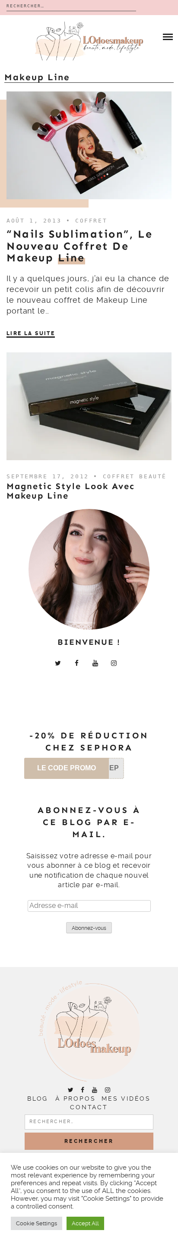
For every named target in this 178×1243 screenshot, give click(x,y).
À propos (75, 1098)
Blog (37, 1098)
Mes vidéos (126, 1098)
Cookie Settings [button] (36, 1223)
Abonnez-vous (89, 928)
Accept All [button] (85, 1223)
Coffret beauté (135, 476)
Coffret (91, 220)
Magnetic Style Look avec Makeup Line (70, 491)
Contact (89, 1107)
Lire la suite (30, 333)
